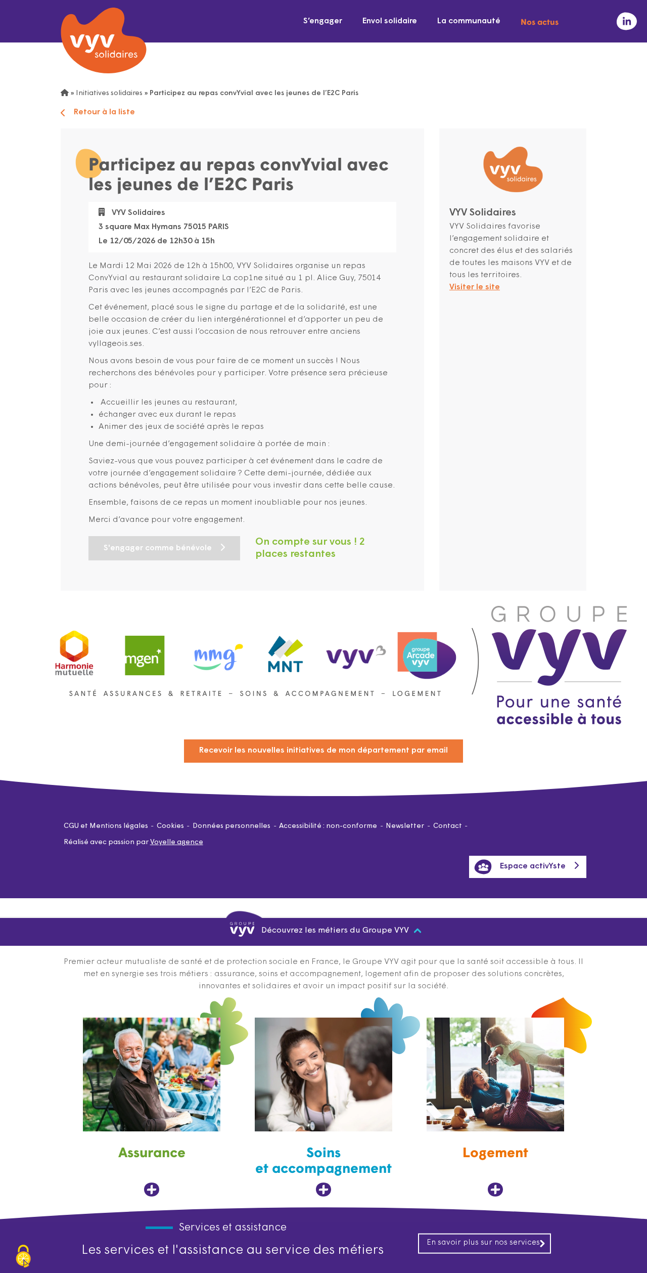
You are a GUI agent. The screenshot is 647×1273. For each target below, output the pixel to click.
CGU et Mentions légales (106, 826)
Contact (447, 826)
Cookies (170, 826)
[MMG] (215, 650)
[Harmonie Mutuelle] (74, 650)
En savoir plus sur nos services (483, 1243)
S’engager (322, 21)
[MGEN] (145, 650)
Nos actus (540, 21)
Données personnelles (231, 826)
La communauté (468, 21)
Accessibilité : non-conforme (328, 826)
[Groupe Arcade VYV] (427, 650)
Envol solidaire (389, 21)
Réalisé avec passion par (133, 842)
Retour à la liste (104, 112)
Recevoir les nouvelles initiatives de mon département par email (323, 751)
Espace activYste (533, 866)
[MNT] (286, 651)
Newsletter (405, 826)
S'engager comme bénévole (158, 548)
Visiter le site (474, 287)
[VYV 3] (356, 650)
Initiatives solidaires (109, 93)
